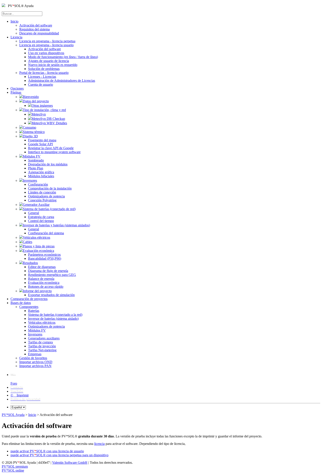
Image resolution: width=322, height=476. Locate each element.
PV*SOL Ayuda (13, 415)
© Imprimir (20, 395)
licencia (99, 444)
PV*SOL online (13, 470)
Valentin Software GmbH (69, 462)
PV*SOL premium (15, 466)
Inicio (32, 415)
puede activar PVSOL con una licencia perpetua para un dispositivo (59, 455)
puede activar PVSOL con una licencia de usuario (47, 451)
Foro (14, 383)
